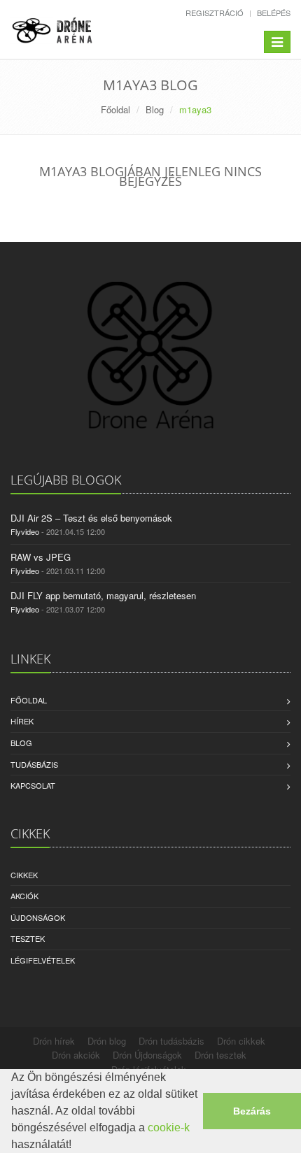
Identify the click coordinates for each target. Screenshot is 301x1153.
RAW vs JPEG (40, 557)
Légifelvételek (42, 960)
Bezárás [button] (252, 1111)
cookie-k (169, 1127)
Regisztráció (215, 12)
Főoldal (115, 109)
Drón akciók (76, 1054)
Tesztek (27, 938)
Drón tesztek (220, 1054)
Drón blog (107, 1040)
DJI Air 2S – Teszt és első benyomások (91, 517)
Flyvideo (24, 531)
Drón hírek (54, 1040)
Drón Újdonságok (147, 1054)
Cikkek (24, 874)
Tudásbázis (34, 764)
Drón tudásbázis (171, 1040)
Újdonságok (37, 917)
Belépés (273, 12)
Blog (155, 109)
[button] (76, 1146)
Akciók (24, 895)
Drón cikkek (241, 1040)
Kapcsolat (32, 785)
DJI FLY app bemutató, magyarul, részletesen (103, 595)
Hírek (22, 720)
